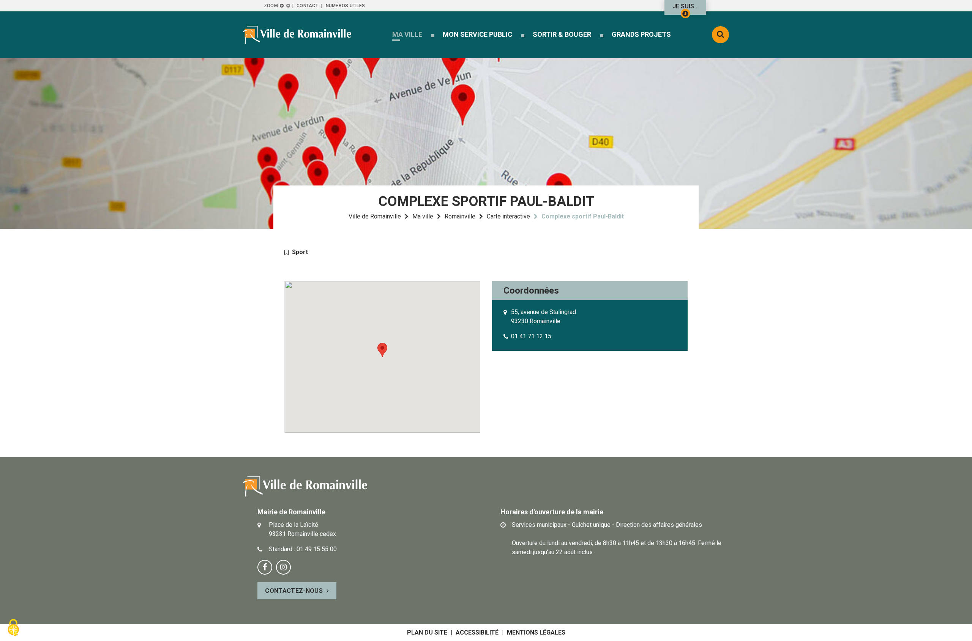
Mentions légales (536, 632)
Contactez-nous (293, 590)
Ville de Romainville (375, 216)
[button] (407, 34)
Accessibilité (477, 632)
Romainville (460, 216)
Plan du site (427, 632)
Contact (307, 5)
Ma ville (422, 216)
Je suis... (685, 6)
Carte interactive (508, 216)
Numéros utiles (345, 5)
